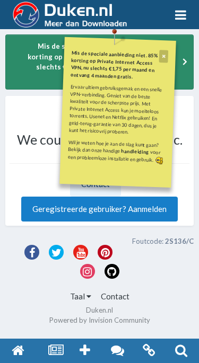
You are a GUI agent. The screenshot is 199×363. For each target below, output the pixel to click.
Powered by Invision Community (99, 320)
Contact (115, 296)
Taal (78, 296)
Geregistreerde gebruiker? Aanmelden (99, 209)
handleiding (135, 151)
